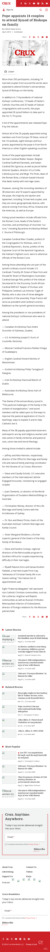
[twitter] (30, 3)
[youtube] (34, 3)
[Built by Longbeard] (46, 948)
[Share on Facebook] (30, 37)
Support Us (7, 876)
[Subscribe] (47, 3)
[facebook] (21, 3)
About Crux (7, 867)
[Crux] (6, 3)
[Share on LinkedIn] (34, 37)
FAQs (28, 876)
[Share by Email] (42, 37)
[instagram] (38, 3)
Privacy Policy (33, 844)
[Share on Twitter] (38, 37)
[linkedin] (25, 3)
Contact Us (31, 867)
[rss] (42, 3)
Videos (29, 872)
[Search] (40, 9)
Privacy (28, 944)
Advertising (7, 872)
